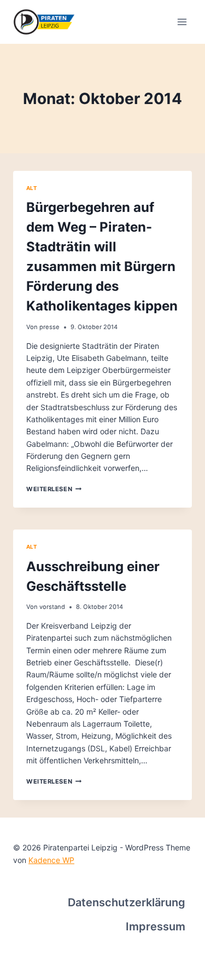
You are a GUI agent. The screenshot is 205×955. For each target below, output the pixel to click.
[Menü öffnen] (182, 21)
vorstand (52, 607)
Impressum (155, 926)
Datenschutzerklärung (126, 902)
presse (49, 327)
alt (31, 188)
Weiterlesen (53, 489)
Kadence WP (51, 860)
